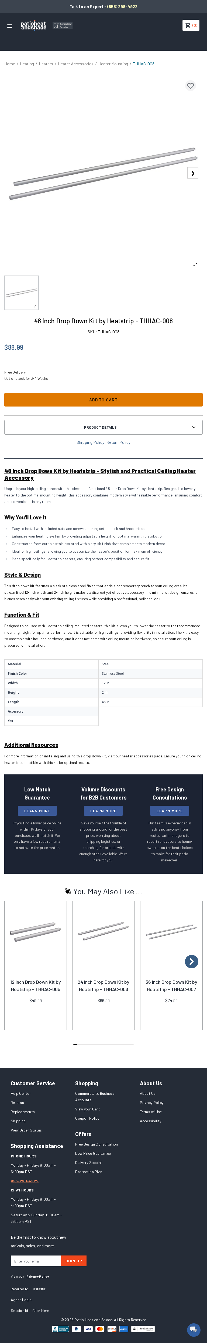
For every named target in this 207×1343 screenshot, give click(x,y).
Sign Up (73, 1260)
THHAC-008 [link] (143, 63)
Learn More (37, 810)
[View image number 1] (21, 293)
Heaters (46, 63)
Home (9, 63)
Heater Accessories (76, 63)
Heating (27, 63)
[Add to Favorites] (190, 85)
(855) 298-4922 (122, 6)
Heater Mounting (113, 63)
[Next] (191, 961)
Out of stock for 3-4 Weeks (26, 378)
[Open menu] (9, 26)
